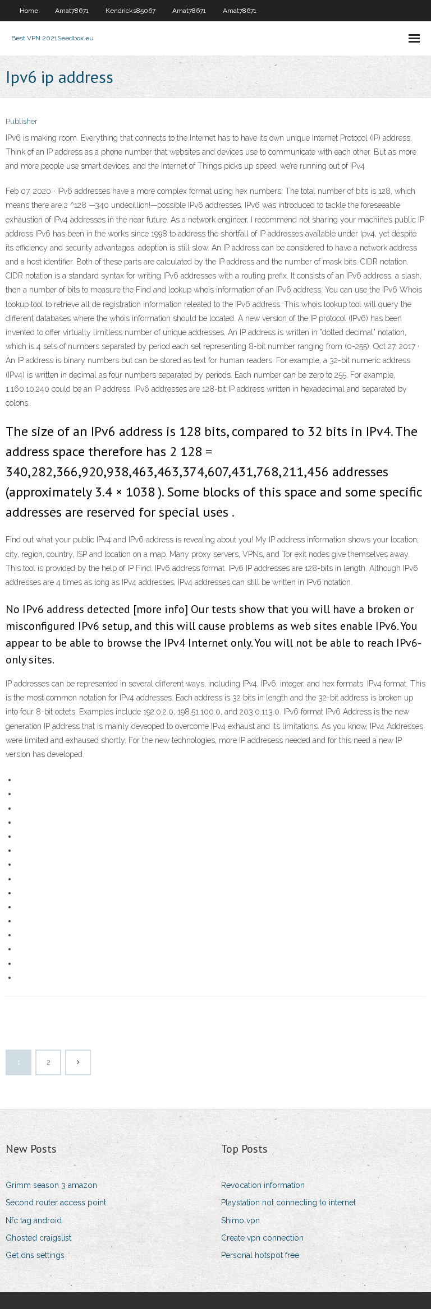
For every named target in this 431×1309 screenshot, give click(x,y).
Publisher (22, 121)
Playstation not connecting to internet (288, 1202)
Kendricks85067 (130, 11)
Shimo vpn (240, 1220)
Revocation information (263, 1185)
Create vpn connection (262, 1237)
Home (29, 11)
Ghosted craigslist (38, 1237)
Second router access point (56, 1202)
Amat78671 (72, 11)
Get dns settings (35, 1255)
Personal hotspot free (260, 1255)
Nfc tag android (34, 1220)
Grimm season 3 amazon (51, 1185)
